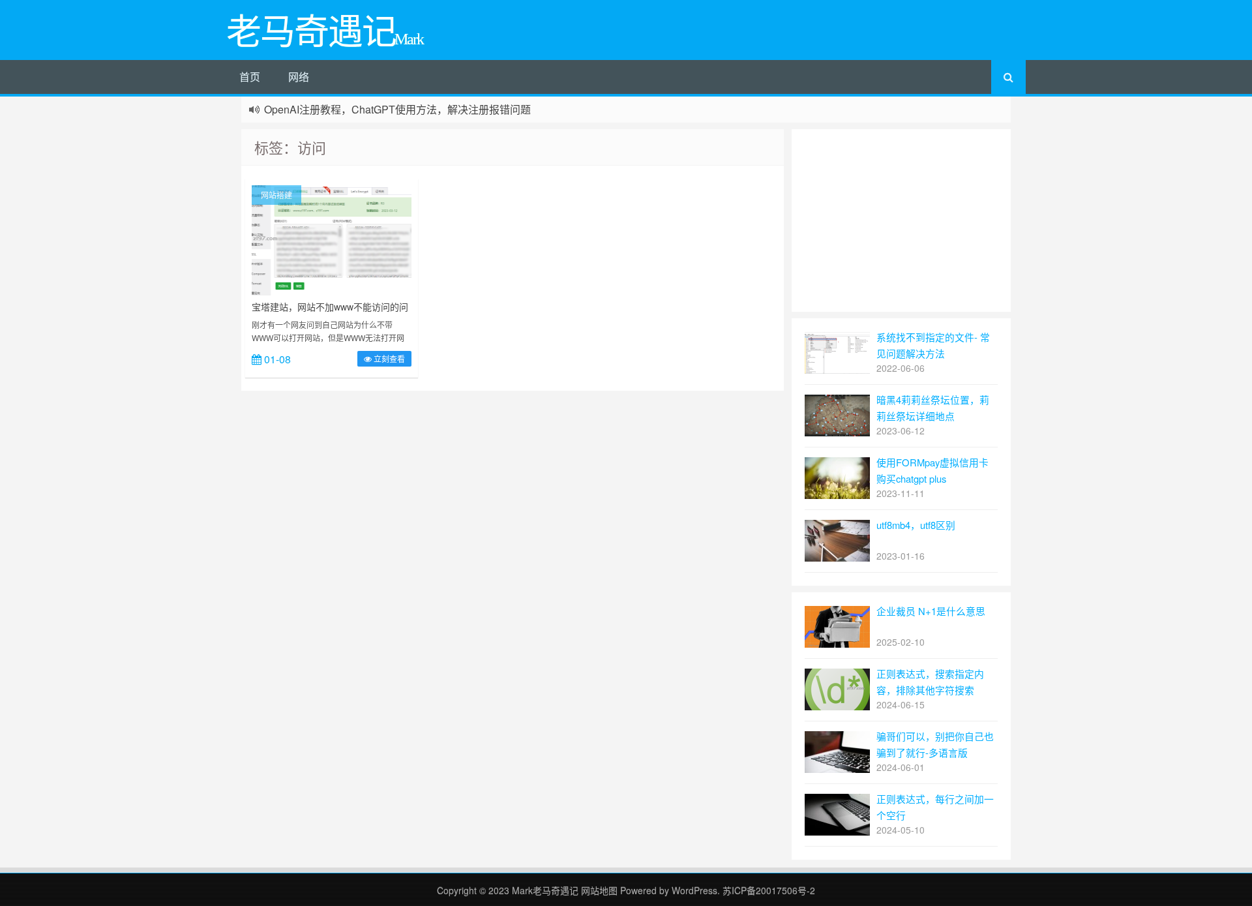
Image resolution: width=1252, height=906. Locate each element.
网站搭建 (276, 194)
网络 (298, 76)
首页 (249, 76)
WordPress (694, 890)
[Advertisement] (901, 220)
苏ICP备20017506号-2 (769, 890)
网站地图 (600, 890)
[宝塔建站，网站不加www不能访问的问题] (331, 238)
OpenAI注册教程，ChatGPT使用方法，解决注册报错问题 (397, 109)
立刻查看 (388, 358)
